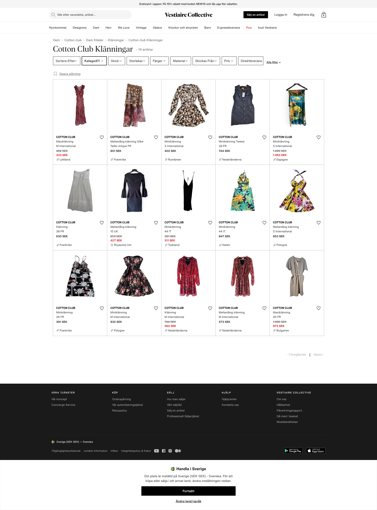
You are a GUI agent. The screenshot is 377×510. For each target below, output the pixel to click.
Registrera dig (304, 15)
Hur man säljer (176, 399)
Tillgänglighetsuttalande (66, 451)
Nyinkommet (57, 28)
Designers (80, 28)
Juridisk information (96, 451)
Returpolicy (119, 411)
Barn (207, 28)
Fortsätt (188, 491)
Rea (249, 28)
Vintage (141, 28)
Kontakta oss (230, 405)
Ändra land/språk (188, 501)
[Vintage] (149, 27)
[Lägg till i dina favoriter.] (101, 137)
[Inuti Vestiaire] (280, 27)
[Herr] (114, 27)
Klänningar (116, 40)
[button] (324, 14)
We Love (124, 28)
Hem (56, 40)
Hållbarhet (283, 405)
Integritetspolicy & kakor (136, 451)
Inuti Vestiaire (267, 28)
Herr (108, 28)
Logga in (280, 15)
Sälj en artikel (256, 15)
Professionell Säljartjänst (183, 416)
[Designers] (89, 27)
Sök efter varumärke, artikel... (76, 15)
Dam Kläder (94, 40)
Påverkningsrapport (289, 411)
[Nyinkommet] (69, 27)
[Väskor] (165, 27)
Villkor (114, 451)
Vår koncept (59, 399)
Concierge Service (63, 405)
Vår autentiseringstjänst (127, 405)
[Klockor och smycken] (201, 27)
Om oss (281, 399)
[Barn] (214, 27)
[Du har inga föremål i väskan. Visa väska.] (324, 14)
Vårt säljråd (174, 405)
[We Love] (132, 27)
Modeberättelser (287, 422)
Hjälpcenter (229, 399)
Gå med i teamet (287, 416)
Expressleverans (228, 28)
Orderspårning (121, 399)
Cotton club (73, 40)
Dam (96, 28)
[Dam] (102, 27)
